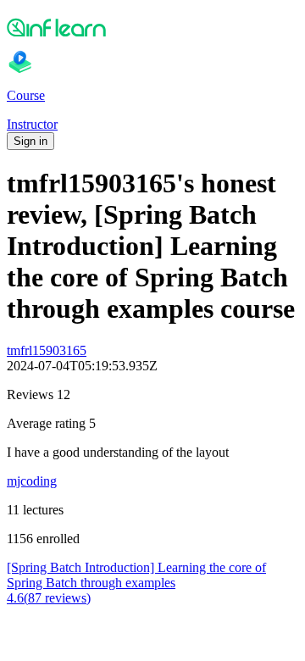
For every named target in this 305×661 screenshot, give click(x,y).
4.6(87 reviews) (49, 598)
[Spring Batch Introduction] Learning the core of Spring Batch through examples (136, 575)
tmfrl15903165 (46, 350)
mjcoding (32, 481)
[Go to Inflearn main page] (152, 27)
